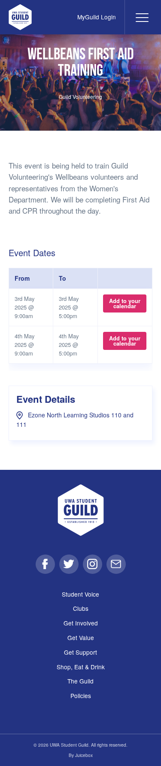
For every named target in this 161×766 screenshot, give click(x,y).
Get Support (80, 652)
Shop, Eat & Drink (81, 666)
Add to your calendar (124, 303)
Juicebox (84, 755)
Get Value (80, 637)
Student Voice (80, 594)
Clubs (80, 608)
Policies (80, 695)
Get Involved (81, 623)
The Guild (80, 681)
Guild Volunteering (80, 96)
